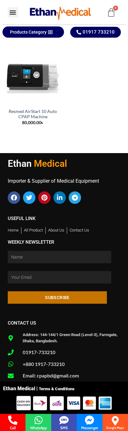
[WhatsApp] (38, 420)
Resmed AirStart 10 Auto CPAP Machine (33, 114)
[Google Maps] (115, 420)
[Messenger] (89, 420)
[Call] (12, 420)
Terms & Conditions (57, 388)
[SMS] (64, 420)
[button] (13, 12)
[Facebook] (14, 197)
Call (13, 427)
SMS (64, 427)
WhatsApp (38, 427)
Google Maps (115, 428)
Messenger (89, 427)
